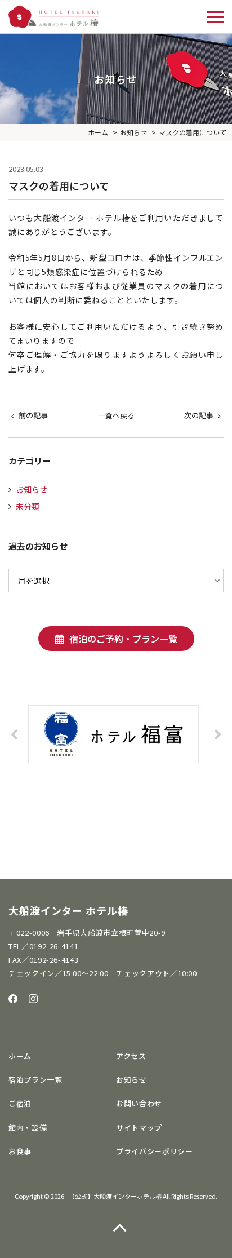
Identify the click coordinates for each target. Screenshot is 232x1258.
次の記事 (198, 415)
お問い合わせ (139, 1103)
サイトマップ (139, 1127)
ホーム (20, 1056)
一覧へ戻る (116, 415)
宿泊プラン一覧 (35, 1079)
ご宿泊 (20, 1103)
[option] (116, 734)
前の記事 (33, 415)
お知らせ (31, 489)
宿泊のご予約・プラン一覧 (123, 638)
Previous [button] (14, 735)
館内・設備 (27, 1127)
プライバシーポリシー (154, 1151)
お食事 (20, 1151)
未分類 (27, 506)
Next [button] (218, 735)
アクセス (131, 1056)
